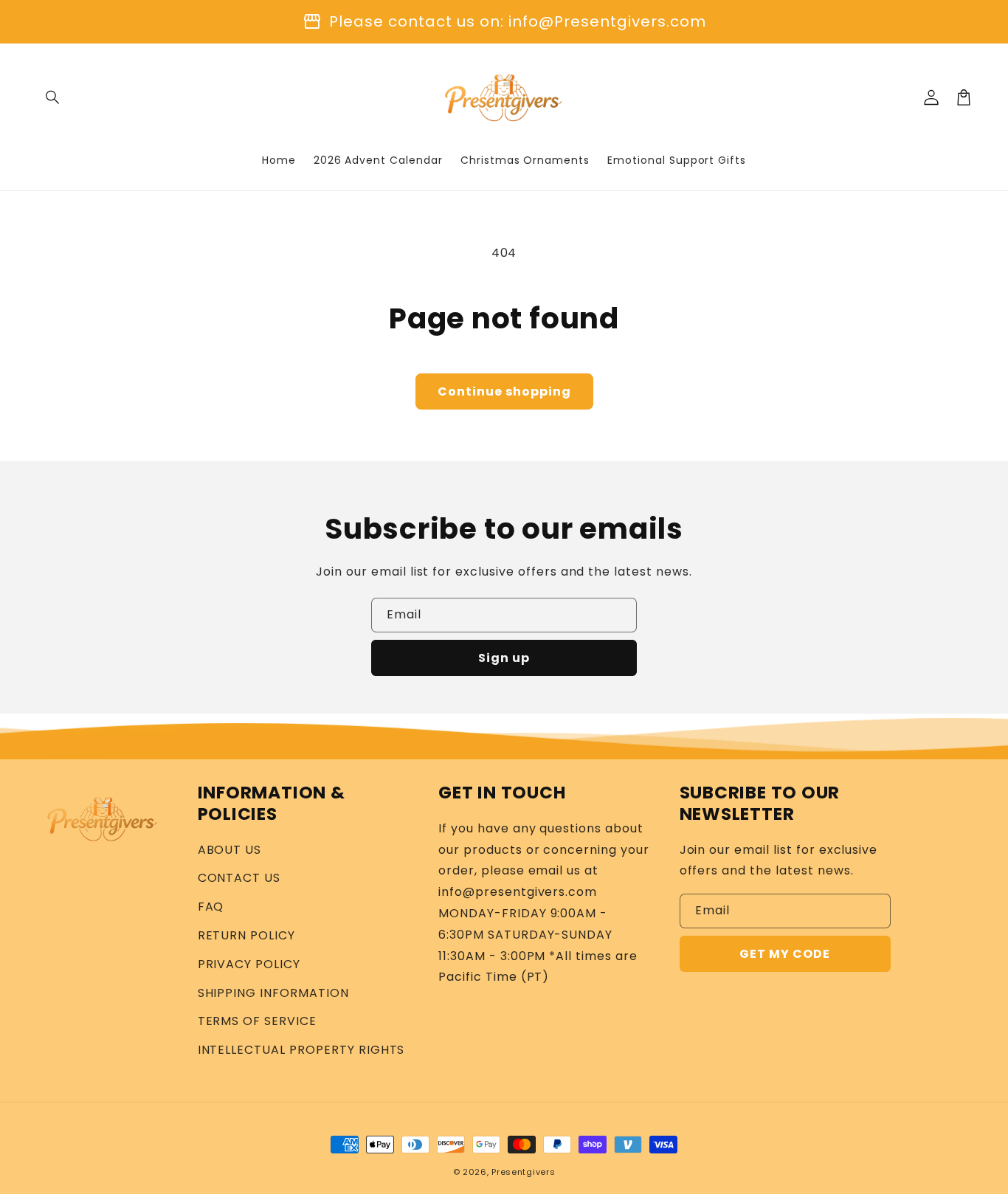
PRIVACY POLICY (249, 964)
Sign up (504, 657)
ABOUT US (230, 849)
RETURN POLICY (246, 935)
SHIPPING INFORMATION (273, 992)
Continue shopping (504, 391)
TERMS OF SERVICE (257, 1020)
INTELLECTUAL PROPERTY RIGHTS (301, 1049)
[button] (53, 97)
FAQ (211, 906)
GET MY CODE (784, 953)
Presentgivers (523, 1172)
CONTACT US (239, 877)
